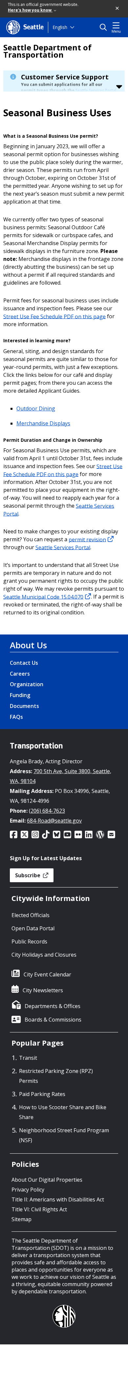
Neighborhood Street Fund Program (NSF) (64, 1135)
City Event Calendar (47, 974)
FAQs (16, 716)
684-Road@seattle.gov (54, 820)
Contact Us (24, 662)
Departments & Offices (52, 1006)
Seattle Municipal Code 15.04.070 (43, 596)
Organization (26, 684)
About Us (28, 645)
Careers (20, 673)
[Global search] (105, 27)
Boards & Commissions (53, 1019)
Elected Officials (30, 915)
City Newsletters (43, 990)
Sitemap (21, 1219)
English (60, 27)
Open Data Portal (32, 928)
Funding (20, 695)
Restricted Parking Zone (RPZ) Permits (56, 1075)
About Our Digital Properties (46, 1179)
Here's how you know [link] (30, 10)
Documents (24, 706)
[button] (117, 9)
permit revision (87, 539)
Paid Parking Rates (42, 1094)
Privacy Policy (27, 1189)
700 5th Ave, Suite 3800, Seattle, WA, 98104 (60, 776)
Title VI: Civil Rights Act (39, 1209)
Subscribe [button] (28, 875)
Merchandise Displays (43, 423)
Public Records (29, 941)
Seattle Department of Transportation (47, 51)
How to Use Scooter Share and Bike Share (62, 1112)
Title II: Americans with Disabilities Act (57, 1199)
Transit (28, 1057)
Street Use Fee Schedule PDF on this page (54, 316)
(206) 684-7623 (47, 810)
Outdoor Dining (35, 408)
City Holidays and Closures (43, 954)
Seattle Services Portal (95, 90)
